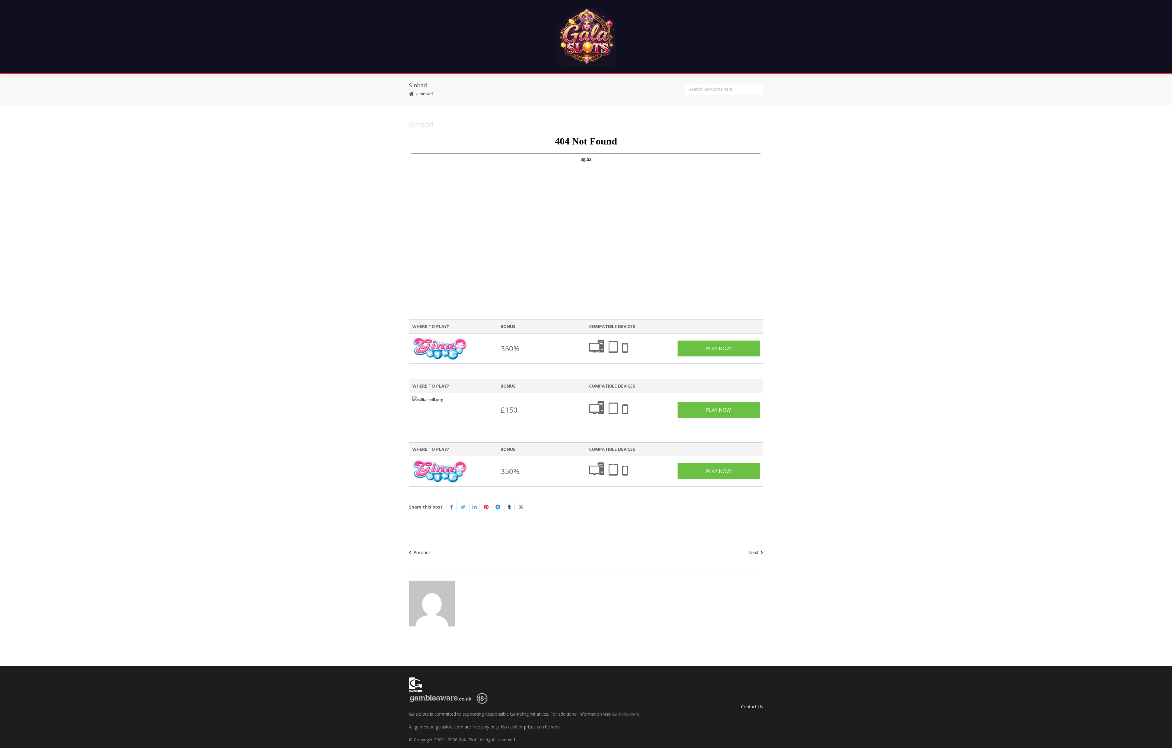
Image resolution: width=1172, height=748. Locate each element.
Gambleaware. (626, 714)
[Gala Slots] (586, 37)
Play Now (718, 348)
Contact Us (752, 707)
